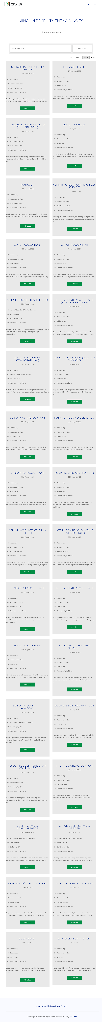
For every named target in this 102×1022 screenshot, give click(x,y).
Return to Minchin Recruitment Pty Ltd (51, 1006)
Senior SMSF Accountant (27, 417)
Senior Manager (74, 124)
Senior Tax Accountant (27, 472)
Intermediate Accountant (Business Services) (74, 301)
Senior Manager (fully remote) (27, 68)
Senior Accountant (28, 244)
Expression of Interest (74, 938)
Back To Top (91, 4)
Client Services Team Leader (27, 299)
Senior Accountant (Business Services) (74, 359)
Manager (27, 184)
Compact (75, 57)
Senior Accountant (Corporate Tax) (28, 359)
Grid (86, 57)
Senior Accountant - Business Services (74, 186)
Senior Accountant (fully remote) (27, 531)
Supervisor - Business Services (74, 647)
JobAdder (74, 1017)
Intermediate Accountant (74, 588)
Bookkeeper (28, 938)
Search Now (82, 48)
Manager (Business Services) (74, 417)
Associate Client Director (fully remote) (27, 126)
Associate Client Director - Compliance (27, 767)
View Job (27, 108)
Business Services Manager (74, 472)
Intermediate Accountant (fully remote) (74, 531)
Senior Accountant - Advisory (27, 707)
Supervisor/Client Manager (28, 883)
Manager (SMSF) (74, 66)
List (93, 57)
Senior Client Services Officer (74, 827)
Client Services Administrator (27, 827)
